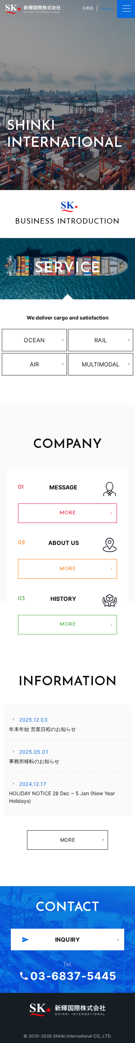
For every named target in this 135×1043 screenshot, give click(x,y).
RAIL (100, 340)
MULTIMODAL (101, 364)
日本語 (87, 8)
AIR (34, 364)
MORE (47, 516)
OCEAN (34, 340)
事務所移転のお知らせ (34, 761)
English (107, 8)
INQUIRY (67, 939)
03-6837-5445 (73, 976)
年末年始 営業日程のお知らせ (42, 729)
